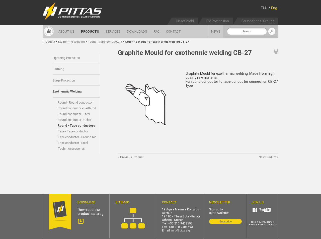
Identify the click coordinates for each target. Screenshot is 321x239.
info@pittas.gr (181, 230)
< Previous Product (130, 157)
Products (49, 41)
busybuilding (266, 222)
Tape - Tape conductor (73, 131)
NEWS (215, 31)
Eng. (274, 8)
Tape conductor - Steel (73, 143)
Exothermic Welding (71, 41)
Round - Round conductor (75, 102)
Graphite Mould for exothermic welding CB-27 (157, 41)
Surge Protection (64, 80)
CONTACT (173, 31)
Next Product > (268, 157)
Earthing (58, 69)
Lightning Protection (66, 58)
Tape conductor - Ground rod (77, 137)
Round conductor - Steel (74, 114)
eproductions (269, 224)
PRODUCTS (90, 31)
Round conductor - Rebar (74, 120)
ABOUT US (66, 31)
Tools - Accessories (71, 148)
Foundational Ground (258, 21)
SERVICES (113, 31)
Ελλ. (264, 8)
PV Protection (217, 21)
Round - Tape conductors (105, 41)
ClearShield (185, 21)
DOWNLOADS (137, 31)
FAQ (156, 31)
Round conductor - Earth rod (77, 108)
